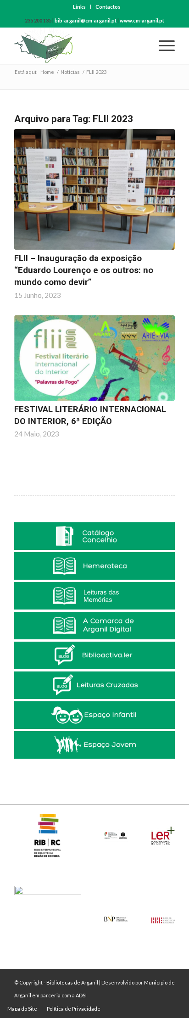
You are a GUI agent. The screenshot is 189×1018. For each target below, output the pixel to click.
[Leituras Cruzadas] (94, 685)
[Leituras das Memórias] (94, 596)
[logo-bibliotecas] (78, 45)
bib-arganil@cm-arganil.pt (86, 20)
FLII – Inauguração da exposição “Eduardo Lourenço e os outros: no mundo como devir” (83, 270)
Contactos (108, 7)
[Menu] (162, 45)
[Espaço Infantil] (94, 715)
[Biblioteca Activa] (94, 655)
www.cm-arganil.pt (142, 20)
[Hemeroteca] (94, 566)
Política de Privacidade (73, 1009)
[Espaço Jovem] (94, 745)
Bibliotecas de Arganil (72, 982)
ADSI (81, 995)
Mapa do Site (22, 1009)
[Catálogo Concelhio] (94, 536)
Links (79, 7)
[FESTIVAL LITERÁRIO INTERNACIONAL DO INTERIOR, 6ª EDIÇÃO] (94, 358)
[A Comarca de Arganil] (94, 625)
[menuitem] (79, 7)
